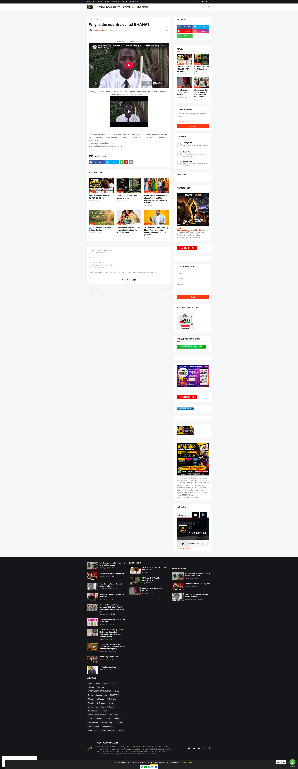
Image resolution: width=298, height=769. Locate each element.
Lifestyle (98, 20)
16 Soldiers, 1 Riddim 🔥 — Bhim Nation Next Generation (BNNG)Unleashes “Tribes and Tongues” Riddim (111, 633)
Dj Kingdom (101, 703)
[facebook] (199, 1)
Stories (90, 695)
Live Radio (107, 2)
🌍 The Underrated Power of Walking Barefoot (100, 229)
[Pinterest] (126, 162)
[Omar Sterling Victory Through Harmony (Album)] (92, 586)
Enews (113, 683)
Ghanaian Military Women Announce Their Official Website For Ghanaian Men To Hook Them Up (112, 608)
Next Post (166, 288)
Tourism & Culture (107, 707)
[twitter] (203, 1)
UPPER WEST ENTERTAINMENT (99, 691)
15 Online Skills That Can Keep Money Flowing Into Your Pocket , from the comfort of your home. (156, 231)
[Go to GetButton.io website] (292, 766)
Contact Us (115, 2)
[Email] (131, 162)
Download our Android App (108, 7)
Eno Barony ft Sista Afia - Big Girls (112, 573)
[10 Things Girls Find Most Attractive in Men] (135, 580)
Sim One (121, 731)
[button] (204, 7)
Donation (117, 719)
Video (90, 719)
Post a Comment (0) (129, 280)
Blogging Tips (93, 707)
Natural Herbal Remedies (97, 715)
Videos (104, 156)
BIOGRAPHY (114, 695)
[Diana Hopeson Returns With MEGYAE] (135, 591)
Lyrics (105, 711)
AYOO (105, 683)
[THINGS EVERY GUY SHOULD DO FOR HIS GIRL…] (135, 570)
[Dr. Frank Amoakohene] (92, 670)
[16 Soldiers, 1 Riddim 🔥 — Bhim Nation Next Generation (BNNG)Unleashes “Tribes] (92, 632)
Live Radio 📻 (128, 7)
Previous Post (93, 288)
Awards (91, 703)
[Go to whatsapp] (292, 762)
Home (88, 2)
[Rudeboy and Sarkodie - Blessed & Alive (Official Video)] (92, 565)
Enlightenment (93, 723)
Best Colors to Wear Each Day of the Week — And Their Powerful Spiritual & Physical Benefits (155, 199)
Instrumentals (107, 727)
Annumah (119, 723)
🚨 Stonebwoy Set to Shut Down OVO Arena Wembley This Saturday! (201, 93)
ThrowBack (113, 715)
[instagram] (204, 748)
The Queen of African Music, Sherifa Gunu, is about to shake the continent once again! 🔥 (112, 646)
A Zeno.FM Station (183, 548)
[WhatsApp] (122, 162)
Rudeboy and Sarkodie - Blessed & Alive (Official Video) (112, 564)
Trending (100, 687)
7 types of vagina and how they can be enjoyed (112, 620)
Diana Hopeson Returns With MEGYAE (182, 92)
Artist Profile (111, 699)
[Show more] (135, 162)
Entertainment (101, 695)
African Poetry (107, 723)
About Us (124, 2)
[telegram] (210, 748)
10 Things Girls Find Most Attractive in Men (127, 197)
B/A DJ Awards (93, 727)
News (100, 2)
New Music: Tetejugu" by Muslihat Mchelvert (112, 595)
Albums (90, 699)
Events (111, 703)
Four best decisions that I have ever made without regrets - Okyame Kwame (128, 230)
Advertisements (93, 711)
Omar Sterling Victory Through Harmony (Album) (111, 585)
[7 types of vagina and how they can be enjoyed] (92, 622)
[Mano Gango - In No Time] (92, 659)
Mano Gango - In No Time (190, 230)
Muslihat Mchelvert (108, 731)
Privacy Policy (133, 2)
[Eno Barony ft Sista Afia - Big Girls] (92, 576)
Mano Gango (92, 731)
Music (94, 2)
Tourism (108, 719)
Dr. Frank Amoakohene (108, 667)
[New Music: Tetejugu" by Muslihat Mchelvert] (92, 597)
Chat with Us (142, 7)
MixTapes (100, 699)
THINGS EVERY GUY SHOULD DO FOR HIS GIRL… (100, 197)
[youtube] (206, 1)
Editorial (98, 719)
